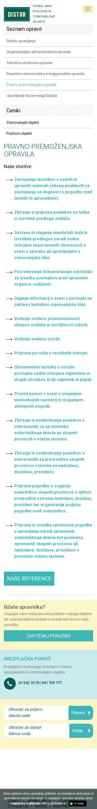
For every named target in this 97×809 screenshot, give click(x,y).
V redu (79, 803)
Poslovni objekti (19, 133)
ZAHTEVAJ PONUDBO (48, 636)
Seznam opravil (24, 29)
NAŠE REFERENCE (29, 578)
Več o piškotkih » (53, 803)
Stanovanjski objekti (22, 122)
